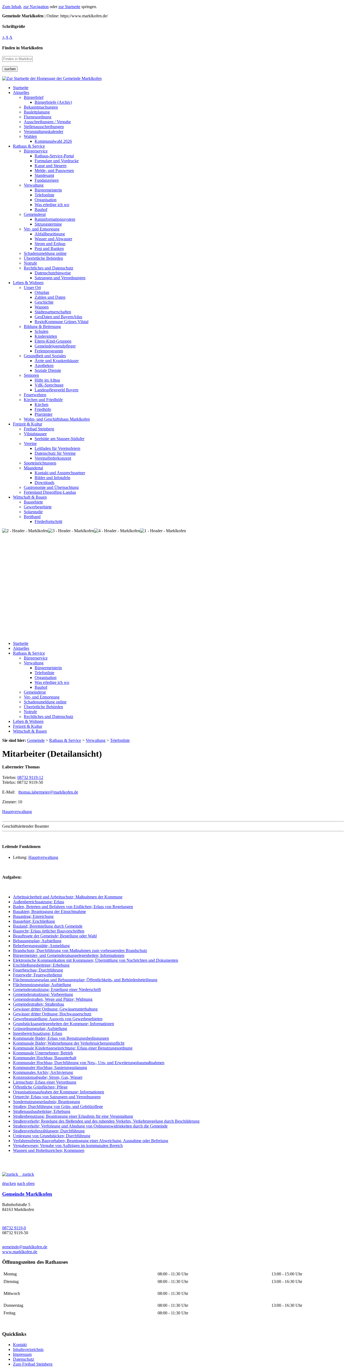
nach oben (26, 1183)
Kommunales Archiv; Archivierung (43, 1072)
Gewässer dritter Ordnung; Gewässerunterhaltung (55, 1009)
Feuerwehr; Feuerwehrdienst (37, 975)
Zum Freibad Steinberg (32, 1364)
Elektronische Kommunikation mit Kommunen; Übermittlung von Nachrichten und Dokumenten (95, 960)
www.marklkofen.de (19, 1251)
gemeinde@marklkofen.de (24, 1247)
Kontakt (20, 1344)
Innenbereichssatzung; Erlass (37, 1033)
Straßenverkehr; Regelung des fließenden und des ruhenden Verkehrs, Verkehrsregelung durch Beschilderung (106, 1121)
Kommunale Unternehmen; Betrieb (43, 1053)
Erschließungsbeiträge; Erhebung (41, 965)
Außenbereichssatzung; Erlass (38, 901)
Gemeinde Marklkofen (27, 1194)
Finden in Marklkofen (22, 48)
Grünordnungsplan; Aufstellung (40, 1028)
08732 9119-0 (14, 1228)
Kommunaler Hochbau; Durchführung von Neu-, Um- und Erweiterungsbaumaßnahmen (88, 1062)
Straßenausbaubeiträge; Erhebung (41, 1111)
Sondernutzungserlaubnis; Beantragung (46, 1101)
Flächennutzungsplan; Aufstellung (42, 984)
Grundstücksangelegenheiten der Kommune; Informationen (63, 1023)
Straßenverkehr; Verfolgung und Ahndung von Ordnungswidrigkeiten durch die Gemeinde (90, 1126)
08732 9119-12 (30, 777)
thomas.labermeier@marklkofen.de (48, 792)
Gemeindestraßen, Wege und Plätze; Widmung (52, 999)
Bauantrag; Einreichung (33, 916)
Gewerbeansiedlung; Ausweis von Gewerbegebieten (57, 1018)
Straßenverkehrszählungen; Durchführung (49, 1131)
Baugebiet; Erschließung (34, 921)
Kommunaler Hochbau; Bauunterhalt (44, 1057)
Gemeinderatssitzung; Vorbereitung (43, 994)
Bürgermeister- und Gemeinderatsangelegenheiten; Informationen (68, 955)
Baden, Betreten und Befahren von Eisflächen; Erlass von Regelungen (73, 906)
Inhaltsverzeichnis (28, 1349)
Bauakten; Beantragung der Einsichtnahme (49, 911)
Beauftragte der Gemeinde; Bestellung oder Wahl (55, 936)
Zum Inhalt (11, 6)
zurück (26, 1174)
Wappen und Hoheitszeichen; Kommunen (48, 1150)
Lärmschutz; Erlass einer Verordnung (44, 1082)
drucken (9, 1183)
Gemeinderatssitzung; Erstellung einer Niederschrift (57, 989)
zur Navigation (36, 6)
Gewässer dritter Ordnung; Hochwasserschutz (52, 1014)
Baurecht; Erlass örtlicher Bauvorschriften (48, 931)
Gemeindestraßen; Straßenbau (38, 1004)
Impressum (22, 1354)
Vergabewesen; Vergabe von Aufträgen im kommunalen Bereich (68, 1145)
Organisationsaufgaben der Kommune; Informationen (58, 1092)
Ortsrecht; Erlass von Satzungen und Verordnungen (57, 1096)
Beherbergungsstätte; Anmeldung (41, 945)
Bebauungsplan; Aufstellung (37, 940)
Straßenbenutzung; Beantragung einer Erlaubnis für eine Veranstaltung (73, 1116)
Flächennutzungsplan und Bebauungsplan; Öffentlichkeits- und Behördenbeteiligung (85, 979)
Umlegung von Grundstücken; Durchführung (51, 1135)
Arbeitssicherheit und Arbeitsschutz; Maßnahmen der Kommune (67, 897)
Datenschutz (23, 1359)
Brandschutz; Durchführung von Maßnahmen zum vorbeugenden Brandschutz (80, 950)
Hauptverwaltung (17, 811)
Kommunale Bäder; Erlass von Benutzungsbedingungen (61, 1038)
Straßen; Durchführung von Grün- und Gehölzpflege (58, 1106)
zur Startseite (69, 6)
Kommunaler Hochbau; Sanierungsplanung (50, 1067)
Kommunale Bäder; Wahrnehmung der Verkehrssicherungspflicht (68, 1043)
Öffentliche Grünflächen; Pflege (40, 1087)
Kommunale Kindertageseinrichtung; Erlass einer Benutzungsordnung (72, 1048)
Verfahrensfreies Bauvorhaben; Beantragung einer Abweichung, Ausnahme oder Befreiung (90, 1140)
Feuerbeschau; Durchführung (38, 970)
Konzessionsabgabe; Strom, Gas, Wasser (47, 1077)
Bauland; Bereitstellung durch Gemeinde (47, 926)
